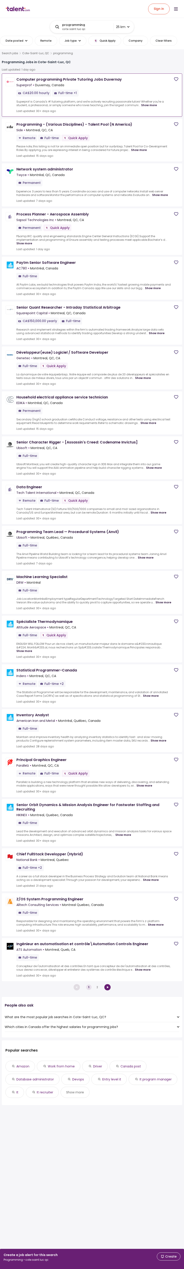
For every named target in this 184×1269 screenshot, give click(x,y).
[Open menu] (176, 9)
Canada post (130, 1066)
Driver (97, 1066)
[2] (107, 987)
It (17, 1092)
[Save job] (176, 79)
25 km (120, 27)
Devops (78, 1079)
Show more (149, 105)
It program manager (156, 1079)
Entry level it (111, 1079)
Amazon (22, 1066)
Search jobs (10, 53)
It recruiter (45, 1092)
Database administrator (35, 1079)
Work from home (61, 1066)
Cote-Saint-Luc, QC (35, 53)
